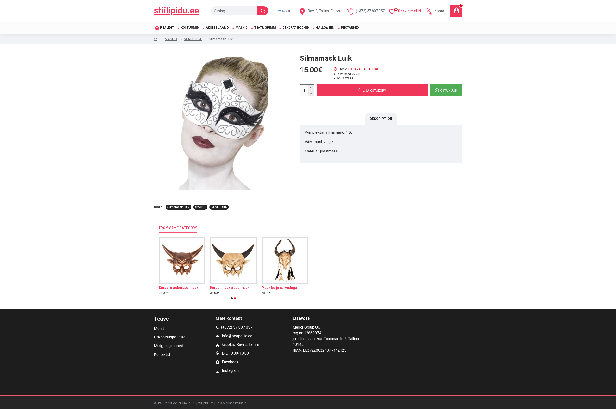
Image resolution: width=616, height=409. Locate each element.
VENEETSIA (193, 39)
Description (381, 119)
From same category (178, 228)
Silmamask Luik (178, 207)
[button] (232, 298)
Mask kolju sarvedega (279, 288)
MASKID (171, 39)
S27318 (200, 207)
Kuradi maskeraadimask (178, 288)
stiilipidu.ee (176, 11)
